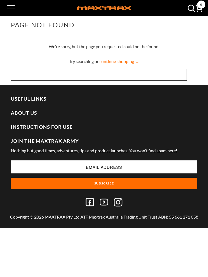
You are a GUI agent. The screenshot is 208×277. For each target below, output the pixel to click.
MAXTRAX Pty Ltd (62, 216)
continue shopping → (119, 61)
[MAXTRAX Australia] (104, 8)
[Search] (189, 8)
